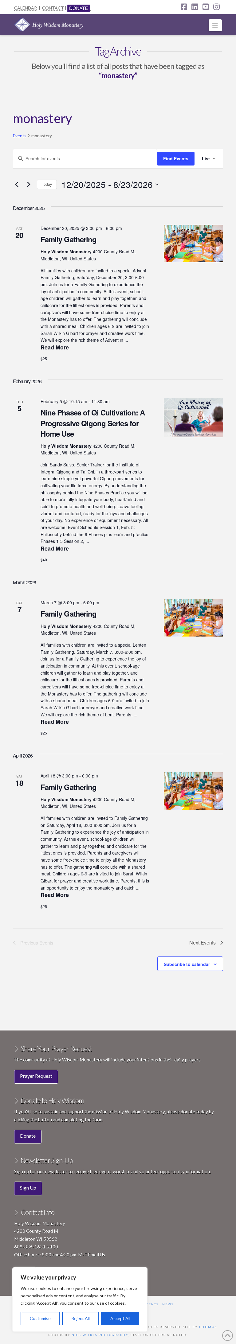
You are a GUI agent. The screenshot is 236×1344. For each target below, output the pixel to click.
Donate (28, 1136)
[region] (80, 1299)
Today (47, 184)
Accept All (120, 1318)
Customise (40, 1318)
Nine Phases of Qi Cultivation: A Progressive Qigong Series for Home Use (93, 422)
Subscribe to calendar (187, 964)
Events (19, 135)
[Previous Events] (16, 184)
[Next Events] (28, 184)
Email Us (96, 1254)
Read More (55, 347)
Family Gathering (68, 239)
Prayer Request (36, 1076)
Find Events (175, 158)
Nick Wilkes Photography (100, 1335)
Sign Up (28, 1187)
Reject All (80, 1318)
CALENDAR (25, 7)
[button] (215, 25)
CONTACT (53, 7)
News (168, 1304)
